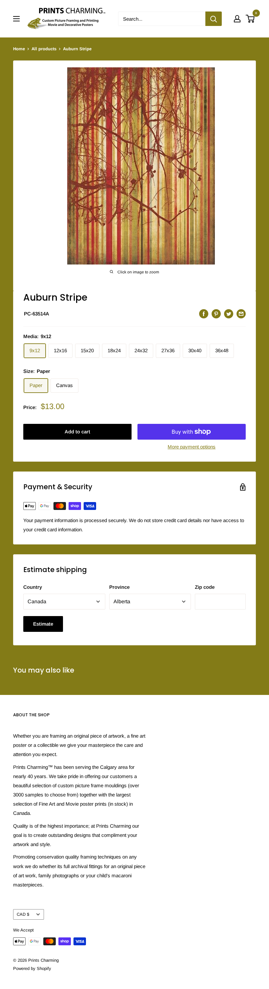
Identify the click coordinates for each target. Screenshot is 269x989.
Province (119, 587)
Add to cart (77, 431)
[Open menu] (16, 18)
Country (32, 587)
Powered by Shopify (32, 968)
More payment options (192, 446)
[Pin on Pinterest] (216, 313)
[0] (250, 19)
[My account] (237, 18)
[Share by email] (241, 313)
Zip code (205, 587)
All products (43, 48)
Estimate (43, 624)
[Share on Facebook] (203, 313)
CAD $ (23, 914)
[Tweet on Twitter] (228, 313)
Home (19, 48)
